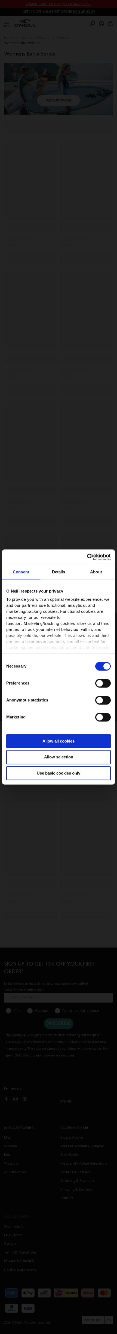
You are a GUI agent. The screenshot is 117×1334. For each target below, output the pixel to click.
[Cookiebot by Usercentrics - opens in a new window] (87, 557)
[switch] (103, 683)
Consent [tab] (21, 572)
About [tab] (96, 572)
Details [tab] (58, 572)
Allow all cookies (58, 741)
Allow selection (58, 757)
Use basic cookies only (58, 773)
